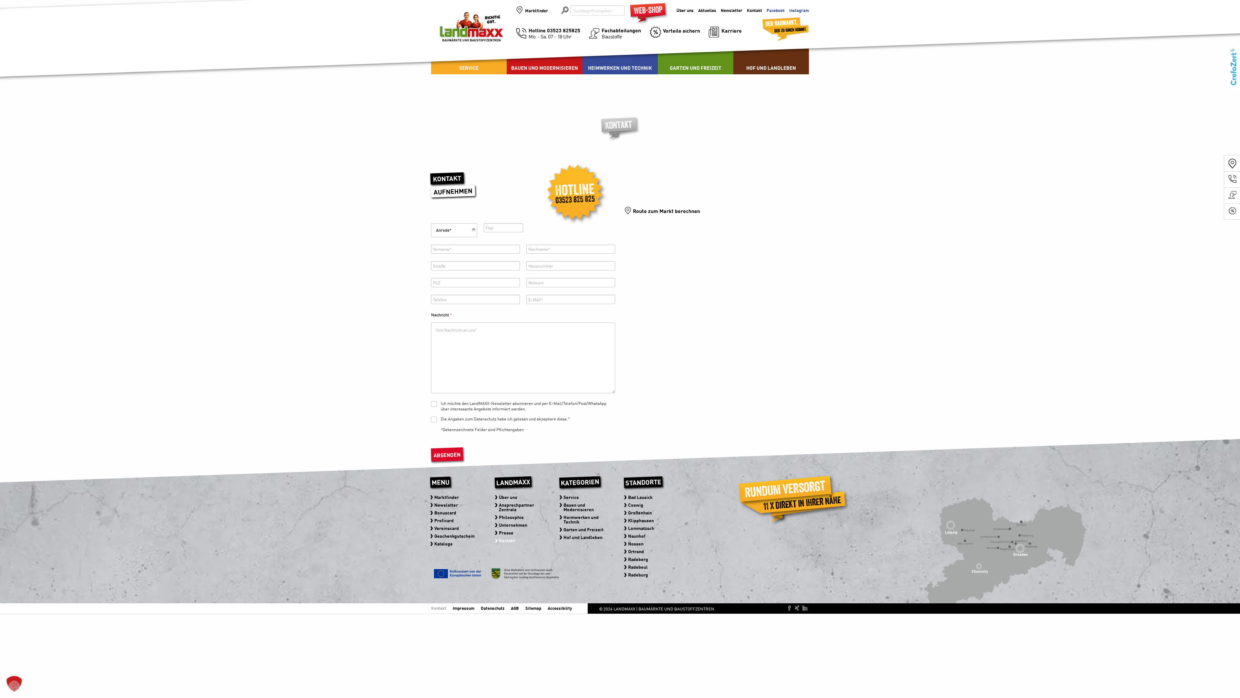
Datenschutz (492, 608)
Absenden (447, 454)
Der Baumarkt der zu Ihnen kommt (777, 26)
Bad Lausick (640, 497)
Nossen (635, 543)
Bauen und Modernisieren (544, 68)
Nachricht (441, 315)
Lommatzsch (641, 528)
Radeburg (638, 574)
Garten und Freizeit (695, 68)
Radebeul (637, 567)
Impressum (463, 608)
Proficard (443, 520)
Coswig (635, 505)
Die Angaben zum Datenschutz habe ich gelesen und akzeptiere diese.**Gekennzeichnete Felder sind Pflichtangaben (505, 424)
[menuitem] (544, 58)
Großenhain (640, 512)
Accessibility (560, 608)
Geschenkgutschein (454, 536)
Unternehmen (513, 525)
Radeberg (638, 559)
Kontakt (754, 10)
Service (469, 68)
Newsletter (731, 10)
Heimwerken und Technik (620, 68)
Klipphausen (641, 520)
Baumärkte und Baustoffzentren (471, 33)
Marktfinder (536, 10)
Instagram (799, 10)
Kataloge (443, 543)
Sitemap (533, 608)
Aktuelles (707, 10)
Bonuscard (445, 512)
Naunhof (636, 536)
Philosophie (511, 517)
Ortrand (636, 551)
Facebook (776, 10)
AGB (515, 608)
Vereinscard (446, 528)
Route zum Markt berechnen (666, 210)
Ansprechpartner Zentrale (516, 507)
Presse (506, 532)
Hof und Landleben (771, 68)
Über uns (685, 10)
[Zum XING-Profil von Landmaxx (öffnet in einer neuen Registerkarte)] (797, 608)
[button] (14, 684)
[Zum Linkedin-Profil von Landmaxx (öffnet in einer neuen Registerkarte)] (804, 608)
